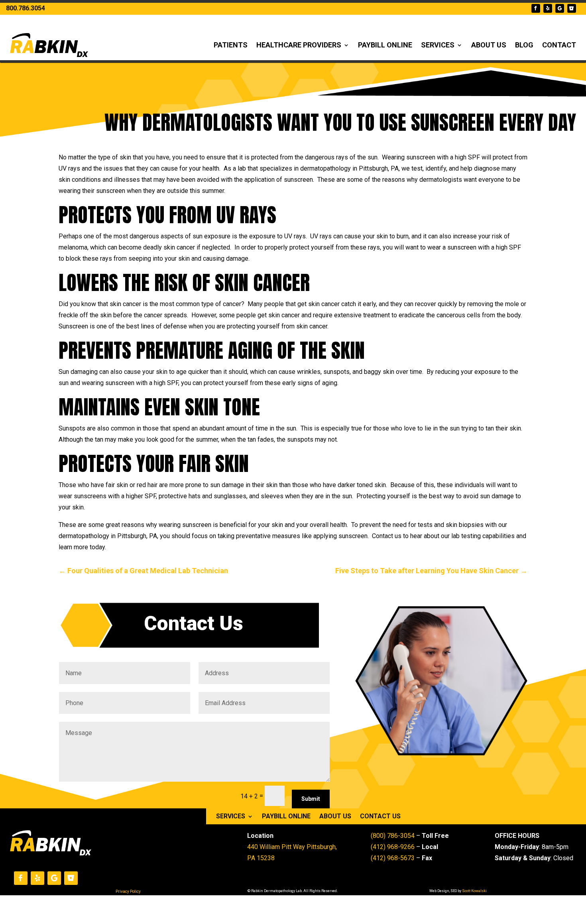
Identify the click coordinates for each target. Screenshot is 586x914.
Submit (310, 799)
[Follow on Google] (559, 8)
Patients (231, 45)
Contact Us (380, 817)
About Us (488, 45)
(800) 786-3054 (393, 835)
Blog (524, 45)
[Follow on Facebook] (535, 8)
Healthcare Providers (298, 45)
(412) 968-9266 (393, 847)
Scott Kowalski (474, 891)
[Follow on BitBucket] (571, 8)
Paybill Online (385, 45)
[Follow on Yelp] (547, 8)
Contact (559, 45)
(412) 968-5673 (393, 858)
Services (437, 45)
